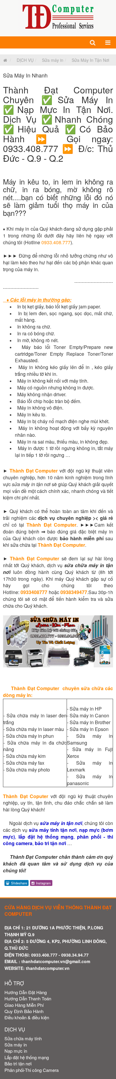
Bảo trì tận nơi (18, 1063)
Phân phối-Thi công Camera (31, 1070)
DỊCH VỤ (25, 60)
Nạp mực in (15, 1051)
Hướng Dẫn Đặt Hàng (25, 992)
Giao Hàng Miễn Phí (24, 1005)
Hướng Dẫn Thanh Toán (27, 998)
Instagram (43, 883)
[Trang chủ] (3, 60)
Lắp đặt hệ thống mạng (26, 1057)
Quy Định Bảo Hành (23, 1011)
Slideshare (19, 883)
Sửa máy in (52, 60)
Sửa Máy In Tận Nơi (90, 60)
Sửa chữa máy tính (23, 1038)
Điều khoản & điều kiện (26, 1017)
